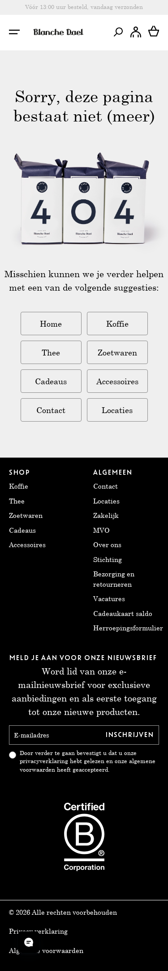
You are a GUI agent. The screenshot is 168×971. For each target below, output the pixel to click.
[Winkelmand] (154, 32)
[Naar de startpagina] (58, 32)
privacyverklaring (44, 761)
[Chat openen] (28, 942)
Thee (51, 352)
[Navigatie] (19, 32)
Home (51, 323)
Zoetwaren (117, 352)
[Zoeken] (118, 32)
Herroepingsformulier (128, 628)
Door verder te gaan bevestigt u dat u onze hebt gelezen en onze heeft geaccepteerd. (87, 761)
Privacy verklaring (38, 931)
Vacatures (109, 598)
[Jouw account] (136, 32)
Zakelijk (106, 515)
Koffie (117, 323)
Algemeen (112, 472)
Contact (50, 410)
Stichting (107, 559)
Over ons (107, 544)
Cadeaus (51, 381)
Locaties (117, 410)
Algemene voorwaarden (46, 950)
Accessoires (117, 381)
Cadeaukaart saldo (122, 613)
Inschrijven (129, 735)
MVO (101, 530)
